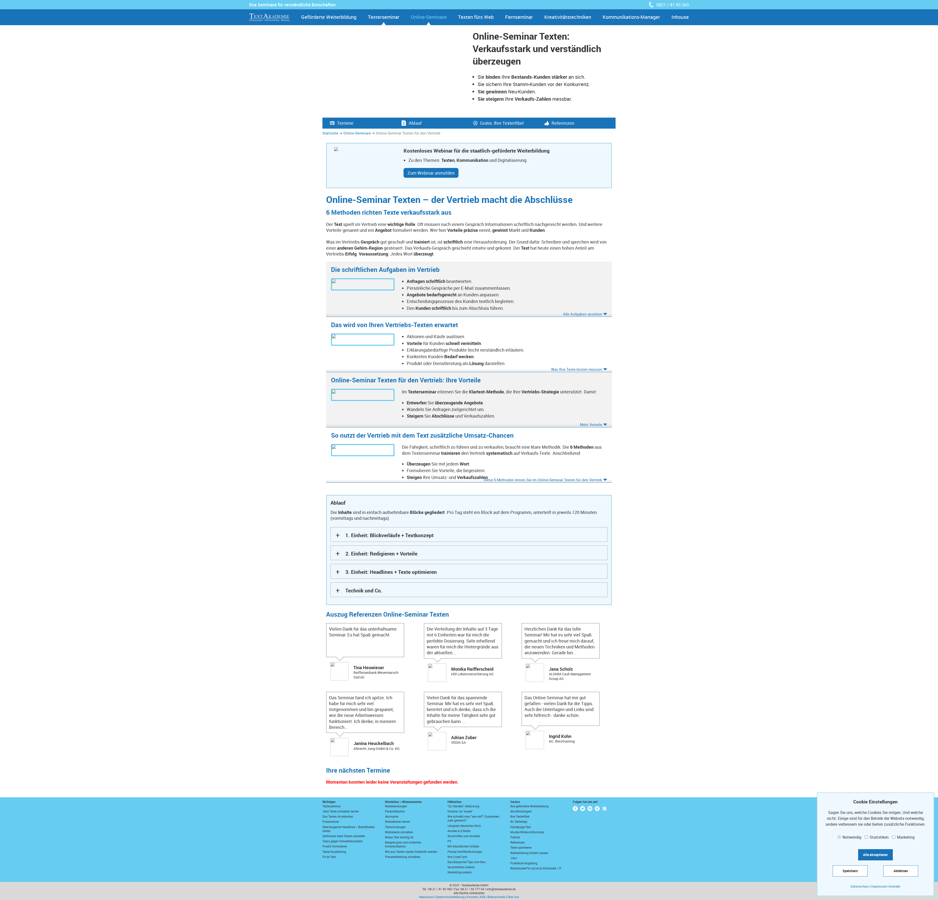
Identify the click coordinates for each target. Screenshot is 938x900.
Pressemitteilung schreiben (402, 857)
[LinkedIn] (589, 808)
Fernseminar (519, 17)
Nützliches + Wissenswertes (403, 802)
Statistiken (879, 837)
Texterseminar (383, 17)
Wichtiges (328, 802)
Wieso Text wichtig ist (399, 837)
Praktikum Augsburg (523, 863)
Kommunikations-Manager (631, 17)
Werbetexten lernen (397, 821)
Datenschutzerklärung (450, 897)
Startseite (330, 133)
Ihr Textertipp (518, 821)
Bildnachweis (496, 897)
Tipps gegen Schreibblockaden (342, 841)
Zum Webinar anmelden (431, 173)
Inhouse (680, 17)
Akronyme (391, 816)
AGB (482, 897)
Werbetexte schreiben (399, 832)
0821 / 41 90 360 (672, 5)
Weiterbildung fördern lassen (529, 853)
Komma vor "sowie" (460, 811)
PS (449, 841)
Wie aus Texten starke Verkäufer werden (411, 852)
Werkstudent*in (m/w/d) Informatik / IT (535, 868)
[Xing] (597, 808)
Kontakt (472, 897)
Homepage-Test (520, 827)
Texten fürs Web (476, 17)
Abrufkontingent (521, 811)
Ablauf (415, 123)
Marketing (905, 837)
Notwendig (851, 837)
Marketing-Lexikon (460, 872)
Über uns (513, 897)
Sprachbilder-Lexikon (461, 867)
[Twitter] (582, 808)
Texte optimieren (521, 847)
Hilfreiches (454, 802)
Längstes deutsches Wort (464, 826)
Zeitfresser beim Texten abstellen (343, 836)
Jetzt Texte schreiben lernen (340, 811)
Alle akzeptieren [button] (875, 854)
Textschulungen (395, 827)
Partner (515, 837)
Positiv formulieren (334, 846)
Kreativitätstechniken (567, 17)
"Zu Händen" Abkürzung (463, 806)
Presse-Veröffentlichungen (465, 852)
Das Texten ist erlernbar (337, 816)
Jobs (513, 858)
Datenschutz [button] (860, 886)
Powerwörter (330, 821)
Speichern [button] (850, 870)
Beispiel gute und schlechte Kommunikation (403, 844)
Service (515, 802)
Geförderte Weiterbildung (328, 17)
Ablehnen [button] (901, 870)
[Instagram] (604, 808)
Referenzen (563, 123)
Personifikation (395, 811)
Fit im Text (329, 857)
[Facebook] (575, 808)
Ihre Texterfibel (519, 816)
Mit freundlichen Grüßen (463, 846)
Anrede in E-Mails (459, 831)
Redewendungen (396, 806)
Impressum (426, 897)
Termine (345, 123)
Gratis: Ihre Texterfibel (502, 123)
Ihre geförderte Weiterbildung (529, 806)
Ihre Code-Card (457, 857)
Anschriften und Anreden (464, 836)
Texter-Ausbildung (334, 852)
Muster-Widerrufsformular (527, 832)
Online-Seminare (429, 17)
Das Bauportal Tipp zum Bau (467, 862)
